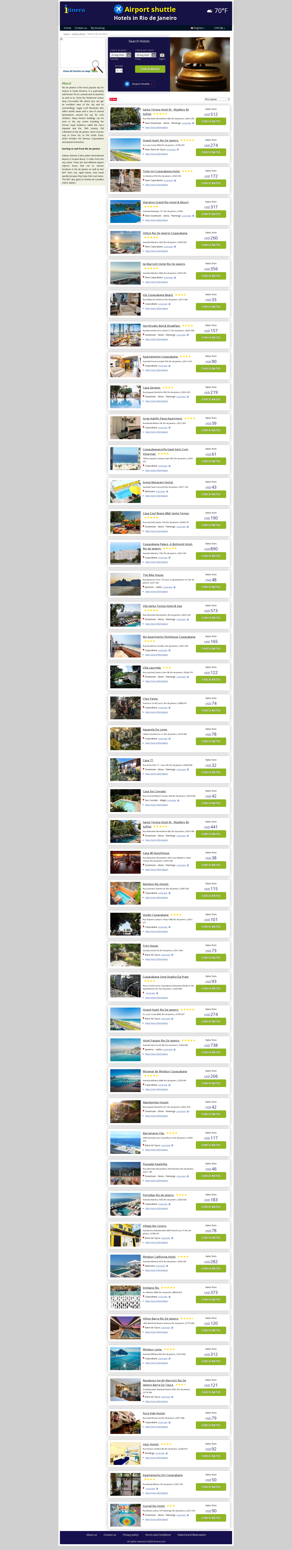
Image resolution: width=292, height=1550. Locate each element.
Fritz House (150, 946)
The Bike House (153, 575)
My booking (98, 28)
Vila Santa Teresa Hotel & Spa (162, 606)
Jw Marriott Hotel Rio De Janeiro (164, 264)
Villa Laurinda (152, 667)
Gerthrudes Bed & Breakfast (161, 326)
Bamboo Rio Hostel (155, 884)
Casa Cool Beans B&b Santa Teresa (166, 513)
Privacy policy (130, 1534)
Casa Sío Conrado (154, 791)
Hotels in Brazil (78, 34)
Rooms (119, 66)
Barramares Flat (153, 1133)
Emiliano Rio (151, 1288)
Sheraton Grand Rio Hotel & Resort (166, 202)
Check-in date (118, 50)
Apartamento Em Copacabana (162, 1475)
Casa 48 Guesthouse (156, 853)
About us (91, 1534)
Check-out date (144, 50)
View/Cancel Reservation (191, 1534)
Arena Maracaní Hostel (158, 482)
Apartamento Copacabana (160, 356)
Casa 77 (148, 760)
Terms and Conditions (158, 1534)
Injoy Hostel (150, 1444)
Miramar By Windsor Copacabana (165, 1071)
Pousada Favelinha (155, 1164)
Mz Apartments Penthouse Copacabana (169, 637)
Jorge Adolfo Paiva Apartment (162, 418)
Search (67, 34)
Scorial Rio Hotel (154, 1506)
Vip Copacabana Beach (158, 295)
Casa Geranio (151, 387)
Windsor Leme (152, 1349)
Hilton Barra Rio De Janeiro (160, 1318)
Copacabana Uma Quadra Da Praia (165, 977)
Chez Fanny (150, 698)
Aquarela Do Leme (155, 729)
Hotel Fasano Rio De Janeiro (161, 1040)
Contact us (81, 28)
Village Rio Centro (154, 1226)
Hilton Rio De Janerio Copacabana (165, 233)
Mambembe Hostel (155, 1102)
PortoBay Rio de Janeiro (158, 1195)
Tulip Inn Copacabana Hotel (161, 171)
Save (114, 99)
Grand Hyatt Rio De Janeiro (160, 140)
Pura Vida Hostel (154, 1413)
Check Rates (211, 121)
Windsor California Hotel (159, 1257)
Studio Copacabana (155, 915)
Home (67, 28)
